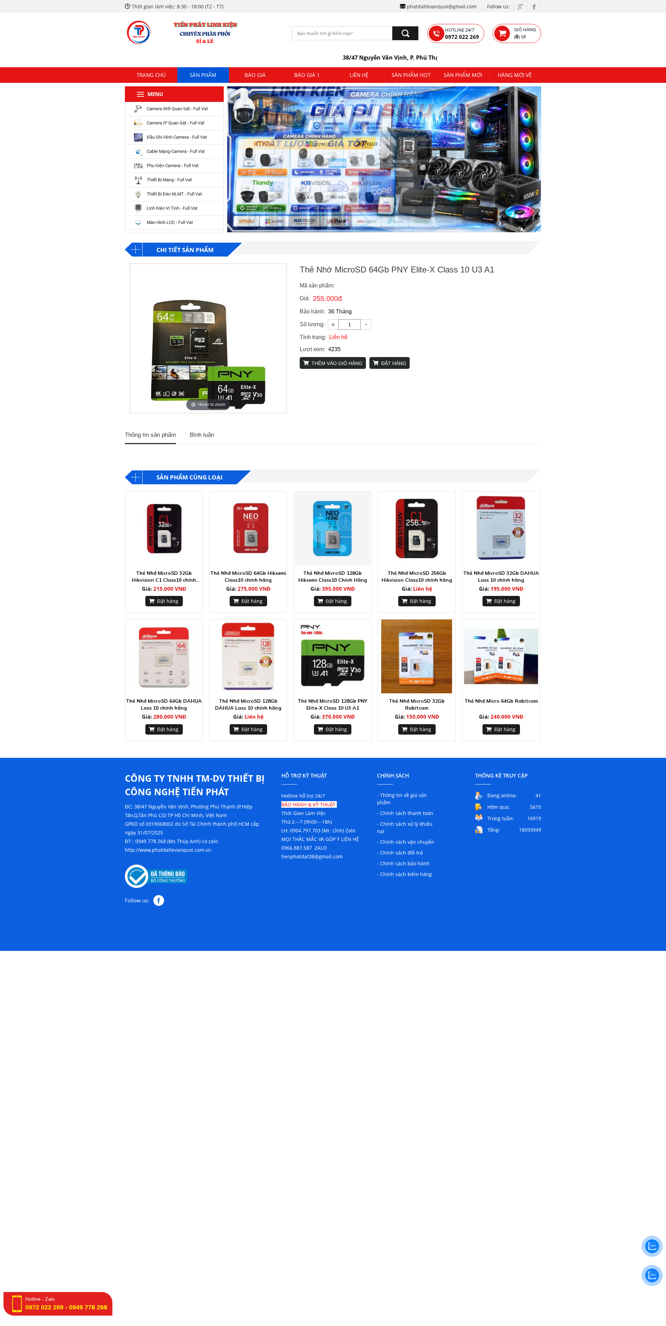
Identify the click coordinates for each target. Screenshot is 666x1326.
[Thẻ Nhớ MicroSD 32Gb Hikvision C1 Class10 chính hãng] (164, 528)
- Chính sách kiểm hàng (404, 874)
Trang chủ (151, 74)
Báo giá (255, 74)
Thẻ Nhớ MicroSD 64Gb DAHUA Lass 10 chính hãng (164, 704)
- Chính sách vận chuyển (405, 842)
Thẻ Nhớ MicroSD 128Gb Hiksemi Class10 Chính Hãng (332, 576)
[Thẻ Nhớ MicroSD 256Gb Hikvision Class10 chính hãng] (416, 528)
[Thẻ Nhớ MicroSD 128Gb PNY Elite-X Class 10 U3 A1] (332, 656)
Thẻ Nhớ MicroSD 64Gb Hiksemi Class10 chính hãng (248, 576)
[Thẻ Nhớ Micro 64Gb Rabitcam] (501, 656)
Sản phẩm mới (463, 74)
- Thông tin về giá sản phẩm (402, 799)
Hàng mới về (515, 74)
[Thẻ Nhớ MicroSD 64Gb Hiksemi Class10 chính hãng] (248, 528)
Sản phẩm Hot (411, 74)
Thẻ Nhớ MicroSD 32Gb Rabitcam (417, 704)
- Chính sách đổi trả (400, 852)
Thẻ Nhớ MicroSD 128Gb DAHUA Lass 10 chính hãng (248, 704)
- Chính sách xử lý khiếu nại (405, 827)
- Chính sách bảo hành (403, 863)
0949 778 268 (88, 1307)
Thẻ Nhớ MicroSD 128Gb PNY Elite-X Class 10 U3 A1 (332, 704)
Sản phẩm (203, 74)
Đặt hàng (167, 601)
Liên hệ (359, 74)
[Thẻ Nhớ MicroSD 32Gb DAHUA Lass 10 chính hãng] (501, 528)
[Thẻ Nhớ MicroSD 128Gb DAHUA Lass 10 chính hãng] (248, 656)
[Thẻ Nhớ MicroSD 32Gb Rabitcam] (416, 656)
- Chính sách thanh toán (405, 813)
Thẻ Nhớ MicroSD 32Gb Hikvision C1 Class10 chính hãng (164, 576)
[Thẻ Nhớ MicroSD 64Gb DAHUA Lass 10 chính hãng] (164, 656)
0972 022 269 (44, 1307)
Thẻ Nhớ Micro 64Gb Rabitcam (501, 701)
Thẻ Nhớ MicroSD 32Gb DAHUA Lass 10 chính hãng (501, 576)
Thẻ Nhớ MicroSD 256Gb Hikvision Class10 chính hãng (417, 576)
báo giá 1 (307, 74)
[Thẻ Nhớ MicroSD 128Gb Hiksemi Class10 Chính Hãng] (332, 528)
